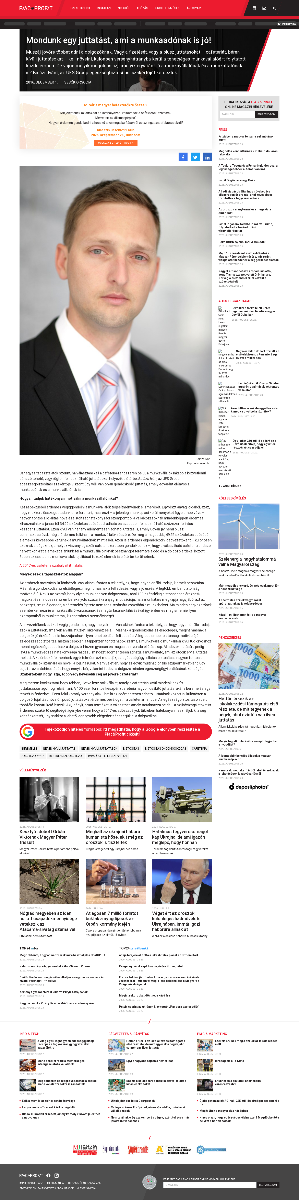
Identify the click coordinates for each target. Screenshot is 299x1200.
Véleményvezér (33, 770)
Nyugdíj (123, 8)
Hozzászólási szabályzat (85, 1183)
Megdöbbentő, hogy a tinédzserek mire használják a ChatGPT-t (63, 955)
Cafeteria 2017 (33, 756)
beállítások (66, 1188)
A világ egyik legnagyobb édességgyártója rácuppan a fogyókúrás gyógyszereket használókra (66, 1044)
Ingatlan (104, 8)
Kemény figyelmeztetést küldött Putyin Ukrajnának (54, 992)
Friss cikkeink (80, 8)
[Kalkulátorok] (254, 8)
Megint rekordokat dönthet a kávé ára (145, 995)
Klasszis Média (86, 1188)
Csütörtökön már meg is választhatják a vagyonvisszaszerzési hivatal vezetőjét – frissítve (62, 979)
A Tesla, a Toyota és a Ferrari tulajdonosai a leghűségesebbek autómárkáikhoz (248, 167)
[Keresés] (274, 8)
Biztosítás (131, 748)
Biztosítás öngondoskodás (165, 748)
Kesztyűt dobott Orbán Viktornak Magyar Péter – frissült (45, 837)
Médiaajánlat (56, 1183)
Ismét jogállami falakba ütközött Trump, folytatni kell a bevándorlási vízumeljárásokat (245, 227)
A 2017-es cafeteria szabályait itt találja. (51, 565)
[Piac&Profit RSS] (57, 1175)
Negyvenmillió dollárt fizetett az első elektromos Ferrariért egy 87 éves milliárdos (257, 355)
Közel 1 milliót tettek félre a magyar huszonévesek (242, 616)
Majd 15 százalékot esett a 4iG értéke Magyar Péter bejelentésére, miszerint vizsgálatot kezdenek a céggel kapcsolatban (248, 257)
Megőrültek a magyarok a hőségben (224, 1110)
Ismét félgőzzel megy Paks (237, 180)
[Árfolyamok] (264, 8)
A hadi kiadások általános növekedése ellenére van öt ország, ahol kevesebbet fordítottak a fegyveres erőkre (245, 195)
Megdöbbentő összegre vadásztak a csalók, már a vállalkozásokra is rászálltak (67, 1082)
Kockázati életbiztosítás (107, 756)
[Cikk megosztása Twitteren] (195, 157)
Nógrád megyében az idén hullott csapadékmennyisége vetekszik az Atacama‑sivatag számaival (48, 921)
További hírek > (229, 485)
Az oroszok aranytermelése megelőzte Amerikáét (244, 211)
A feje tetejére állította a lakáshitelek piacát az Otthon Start (159, 955)
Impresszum (27, 1183)
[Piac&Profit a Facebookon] (48, 1175)
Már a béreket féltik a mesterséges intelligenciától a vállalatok (61, 1062)
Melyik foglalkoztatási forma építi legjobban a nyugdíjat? (248, 743)
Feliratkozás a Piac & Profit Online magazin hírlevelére (199, 1179)
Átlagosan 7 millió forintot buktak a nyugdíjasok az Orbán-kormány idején (112, 919)
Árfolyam (194, 8)
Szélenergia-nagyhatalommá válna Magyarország (247, 562)
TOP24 (29, 948)
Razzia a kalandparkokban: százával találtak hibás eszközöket (156, 1082)
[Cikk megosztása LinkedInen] (207, 157)
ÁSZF (41, 1183)
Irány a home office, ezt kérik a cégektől (48, 1107)
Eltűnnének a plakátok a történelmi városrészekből (238, 1082)
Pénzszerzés (229, 638)
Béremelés (29, 748)
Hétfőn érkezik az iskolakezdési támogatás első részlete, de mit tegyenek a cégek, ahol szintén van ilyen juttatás (248, 709)
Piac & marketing (212, 1034)
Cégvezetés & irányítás (128, 1034)
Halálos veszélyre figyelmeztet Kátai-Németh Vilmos (55, 966)
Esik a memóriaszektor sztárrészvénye (48, 1100)
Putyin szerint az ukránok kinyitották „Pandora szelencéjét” (159, 1006)
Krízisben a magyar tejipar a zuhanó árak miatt (245, 138)
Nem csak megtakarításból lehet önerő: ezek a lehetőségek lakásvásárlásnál (248, 772)
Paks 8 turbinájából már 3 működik (242, 242)
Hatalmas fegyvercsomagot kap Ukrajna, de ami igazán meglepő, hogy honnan (180, 837)
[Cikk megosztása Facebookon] (183, 157)
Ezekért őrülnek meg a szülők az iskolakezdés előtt (246, 1042)
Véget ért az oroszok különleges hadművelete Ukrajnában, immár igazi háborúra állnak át (176, 921)
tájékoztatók (47, 1188)
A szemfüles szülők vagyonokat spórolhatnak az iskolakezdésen (240, 601)
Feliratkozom (266, 114)
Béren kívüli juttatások (99, 748)
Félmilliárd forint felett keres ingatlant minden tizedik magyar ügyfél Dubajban (253, 311)
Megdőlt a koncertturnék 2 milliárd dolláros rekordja (248, 153)
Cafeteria (199, 748)
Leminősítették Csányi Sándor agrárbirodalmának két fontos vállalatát (258, 387)
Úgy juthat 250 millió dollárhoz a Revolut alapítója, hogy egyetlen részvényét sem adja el (254, 444)
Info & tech (29, 1034)
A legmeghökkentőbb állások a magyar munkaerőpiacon (244, 757)
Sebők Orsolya (77, 82)
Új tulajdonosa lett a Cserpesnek (133, 1100)
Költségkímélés (232, 498)
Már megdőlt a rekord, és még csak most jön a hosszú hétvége (248, 587)
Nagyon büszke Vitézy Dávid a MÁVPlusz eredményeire (57, 1003)
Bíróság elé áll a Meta (230, 1061)
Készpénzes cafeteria (65, 756)
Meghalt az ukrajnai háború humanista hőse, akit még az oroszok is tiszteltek (114, 837)
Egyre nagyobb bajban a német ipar (150, 1061)
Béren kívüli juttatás (59, 748)
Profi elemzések (167, 8)
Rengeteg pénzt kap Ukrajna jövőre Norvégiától (151, 966)
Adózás (142, 8)
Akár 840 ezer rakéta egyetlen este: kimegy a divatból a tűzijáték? (254, 410)
